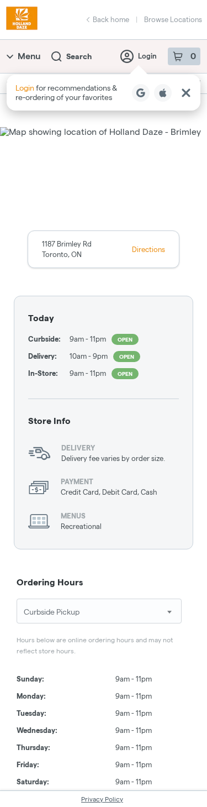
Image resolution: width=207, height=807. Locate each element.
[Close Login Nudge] (186, 92)
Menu (29, 56)
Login (147, 56)
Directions (148, 249)
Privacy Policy (102, 799)
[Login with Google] (141, 93)
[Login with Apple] (163, 93)
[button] (103, 93)
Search (79, 56)
